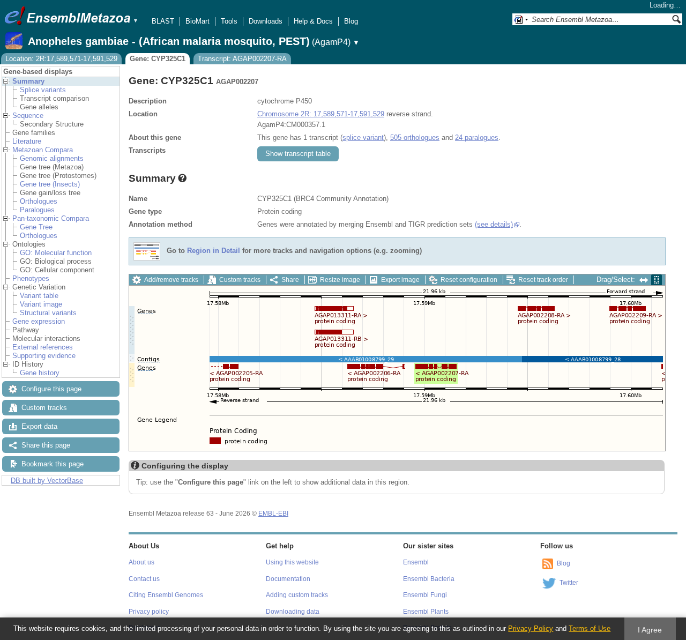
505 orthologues (414, 137)
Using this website (292, 562)
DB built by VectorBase (47, 481)
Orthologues (38, 201)
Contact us (144, 579)
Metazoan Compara (42, 150)
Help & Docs (313, 21)
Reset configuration (469, 280)
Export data (39, 426)
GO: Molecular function (56, 253)
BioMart (197, 21)
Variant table (39, 296)
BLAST (163, 21)
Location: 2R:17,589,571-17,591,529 (61, 59)
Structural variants (48, 313)
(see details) (494, 224)
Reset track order (543, 280)
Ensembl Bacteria (428, 579)
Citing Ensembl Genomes (166, 595)
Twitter (569, 582)
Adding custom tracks (297, 595)
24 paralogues (476, 137)
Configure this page (51, 389)
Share (290, 280)
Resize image (340, 280)
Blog (351, 21)
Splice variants (43, 90)
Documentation (288, 579)
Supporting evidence (44, 356)
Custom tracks (44, 408)
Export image (400, 280)
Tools (229, 21)
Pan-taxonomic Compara (50, 218)
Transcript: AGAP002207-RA (242, 59)
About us (141, 562)
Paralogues (37, 210)
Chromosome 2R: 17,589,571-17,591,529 (320, 114)
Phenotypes (30, 278)
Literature (26, 141)
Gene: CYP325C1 (157, 59)
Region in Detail (213, 251)
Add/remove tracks (171, 280)
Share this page (45, 445)
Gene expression (38, 321)
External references (42, 347)
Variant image (41, 304)
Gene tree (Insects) (50, 184)
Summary (28, 81)
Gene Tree (36, 227)
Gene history (39, 373)
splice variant (363, 137)
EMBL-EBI (273, 513)
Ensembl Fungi (425, 595)
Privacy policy (149, 611)
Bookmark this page (52, 464)
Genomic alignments (52, 158)
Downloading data (292, 611)
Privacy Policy (530, 628)
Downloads (265, 21)
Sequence (27, 115)
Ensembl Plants (426, 611)
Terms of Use (589, 628)
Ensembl (416, 562)
